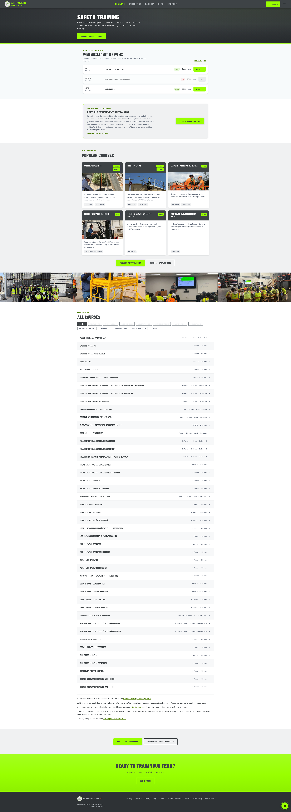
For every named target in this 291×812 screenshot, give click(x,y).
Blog (161, 4)
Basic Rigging (109, 89)
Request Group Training (91, 36)
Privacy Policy (197, 798)
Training (120, 4)
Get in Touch (145, 781)
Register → (200, 69)
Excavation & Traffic (87, 328)
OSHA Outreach (195, 324)
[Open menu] (284, 4)
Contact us (136, 707)
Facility (149, 4)
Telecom (154, 328)
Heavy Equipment (179, 324)
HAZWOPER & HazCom (162, 324)
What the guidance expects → (98, 134)
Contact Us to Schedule (127, 742)
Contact (172, 4)
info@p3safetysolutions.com (160, 742)
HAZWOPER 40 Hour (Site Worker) (117, 79)
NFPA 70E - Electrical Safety (115, 69)
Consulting (135, 4)
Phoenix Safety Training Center (137, 698)
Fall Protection (144, 324)
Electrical (104, 328)
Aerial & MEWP (95, 324)
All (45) (82, 324)
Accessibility (209, 798)
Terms (187, 798)
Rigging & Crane (110, 324)
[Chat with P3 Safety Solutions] (284, 805)
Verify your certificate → (114, 718)
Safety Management (120, 328)
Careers (170, 798)
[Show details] (210, 338)
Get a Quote (273, 4)
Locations (178, 798)
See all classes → (201, 61)
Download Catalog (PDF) (160, 263)
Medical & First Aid (139, 328)
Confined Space (127, 324)
